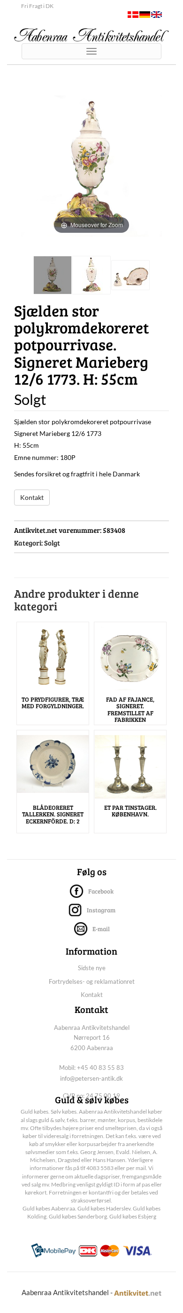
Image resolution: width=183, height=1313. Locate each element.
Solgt (52, 542)
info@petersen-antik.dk (91, 1078)
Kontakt (32, 497)
